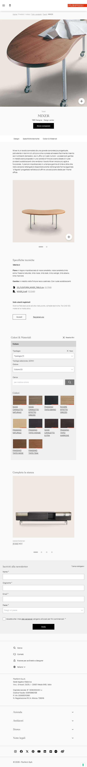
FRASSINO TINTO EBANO (50, 408)
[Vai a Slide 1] (41, 246)
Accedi (19, 317)
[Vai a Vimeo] (50, 751)
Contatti (20, 654)
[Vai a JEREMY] (43, 507)
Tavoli (45, 14)
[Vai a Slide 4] (51, 552)
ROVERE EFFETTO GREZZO (64, 409)
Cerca (15, 377)
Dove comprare (43, 126)
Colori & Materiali (50, 139)
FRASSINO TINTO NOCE (18, 451)
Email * (5, 594)
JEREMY (18, 544)
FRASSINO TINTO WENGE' (35, 431)
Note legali (19, 738)
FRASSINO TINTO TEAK (33, 451)
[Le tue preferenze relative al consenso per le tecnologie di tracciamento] (83, 765)
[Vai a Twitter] (27, 751)
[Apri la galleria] (81, 101)
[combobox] (43, 356)
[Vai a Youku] (56, 751)
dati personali (27, 619)
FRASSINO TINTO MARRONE (64, 432)
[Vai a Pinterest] (32, 751)
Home (15, 14)
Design (16, 139)
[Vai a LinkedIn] (44, 751)
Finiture (16, 344)
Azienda (17, 712)
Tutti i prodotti (36, 14)
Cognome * (7, 583)
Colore (15, 364)
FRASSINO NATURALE (17, 431)
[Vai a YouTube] (38, 751)
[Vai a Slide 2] (46, 246)
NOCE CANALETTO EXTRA (49, 432)
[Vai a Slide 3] (46, 552)
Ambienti (18, 720)
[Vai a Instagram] (15, 751)
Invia (43, 627)
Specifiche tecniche (31, 139)
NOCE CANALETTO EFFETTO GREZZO (34, 411)
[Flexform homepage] (77, 5)
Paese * (6, 605)
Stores (16, 729)
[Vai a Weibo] (62, 751)
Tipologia (16, 351)
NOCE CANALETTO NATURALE (18, 409)
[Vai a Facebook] (21, 751)
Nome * (6, 572)
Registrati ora (38, 317)
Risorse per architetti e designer (30, 660)
